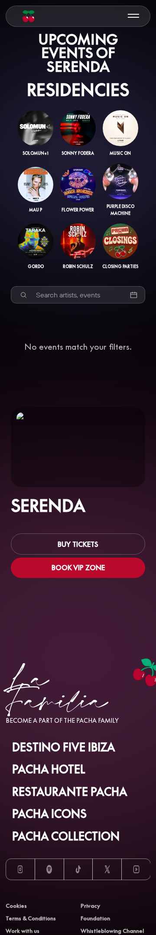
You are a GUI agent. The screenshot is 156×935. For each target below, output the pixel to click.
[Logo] (28, 16)
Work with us (22, 930)
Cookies (16, 905)
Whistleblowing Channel (112, 930)
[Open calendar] (134, 295)
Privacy (90, 905)
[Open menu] (133, 16)
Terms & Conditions (31, 918)
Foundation (95, 918)
